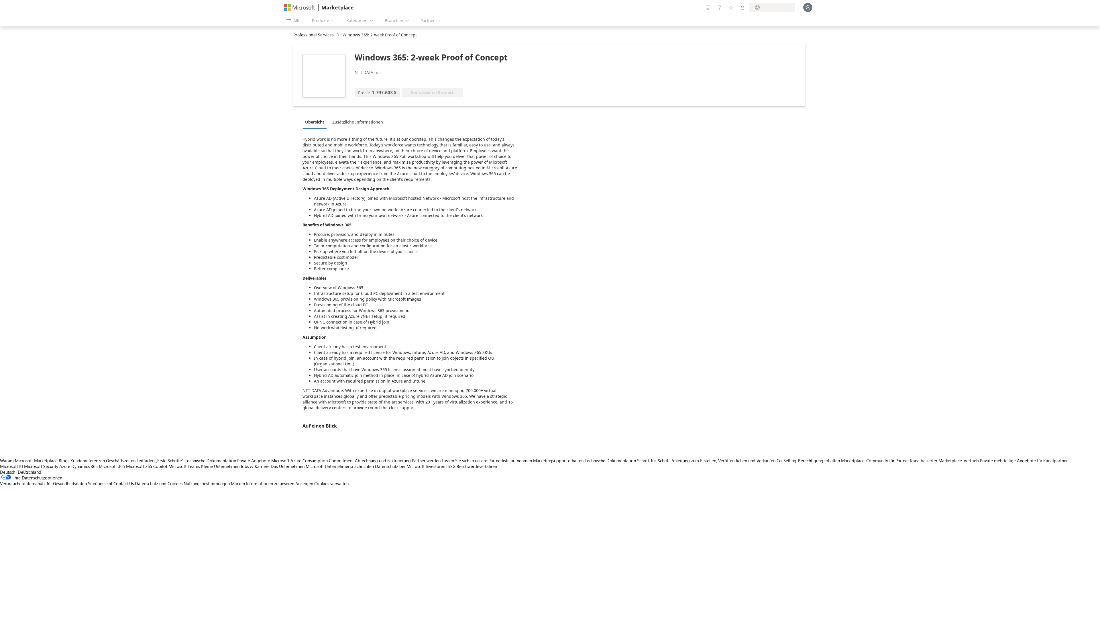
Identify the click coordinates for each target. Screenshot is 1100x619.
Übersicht (314, 122)
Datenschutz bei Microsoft (400, 466)
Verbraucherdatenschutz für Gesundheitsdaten (43, 483)
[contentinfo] (339, 35)
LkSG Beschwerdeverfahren (471, 466)
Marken (238, 483)
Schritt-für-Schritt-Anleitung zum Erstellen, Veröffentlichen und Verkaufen (706, 460)
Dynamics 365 (84, 466)
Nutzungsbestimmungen (207, 483)
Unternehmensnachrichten (349, 466)
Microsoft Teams (184, 466)
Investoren (435, 466)
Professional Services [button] (313, 35)
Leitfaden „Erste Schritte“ (160, 460)
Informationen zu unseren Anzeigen (279, 483)
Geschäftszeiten (120, 460)
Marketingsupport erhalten (558, 460)
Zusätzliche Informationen (357, 122)
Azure (64, 466)
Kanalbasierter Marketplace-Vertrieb (944, 460)
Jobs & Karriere (255, 466)
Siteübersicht (100, 483)
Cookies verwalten (331, 483)
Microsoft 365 (112, 466)
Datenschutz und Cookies (158, 483)
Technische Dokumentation (210, 460)
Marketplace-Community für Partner (875, 460)
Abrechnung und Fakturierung (383, 460)
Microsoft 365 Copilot (146, 466)
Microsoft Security (41, 466)
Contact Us (123, 483)
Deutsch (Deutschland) (21, 472)
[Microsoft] (299, 7)
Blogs (64, 460)
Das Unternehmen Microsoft (297, 466)
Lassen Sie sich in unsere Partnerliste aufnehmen (487, 460)
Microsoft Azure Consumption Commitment (313, 460)
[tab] (316, 121)
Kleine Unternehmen (220, 466)
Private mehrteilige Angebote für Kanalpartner (1024, 460)
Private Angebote (253, 460)
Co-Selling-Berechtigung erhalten (808, 460)
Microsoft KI (11, 466)
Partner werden (426, 460)
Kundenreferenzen (87, 460)
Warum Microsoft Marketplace (29, 460)
